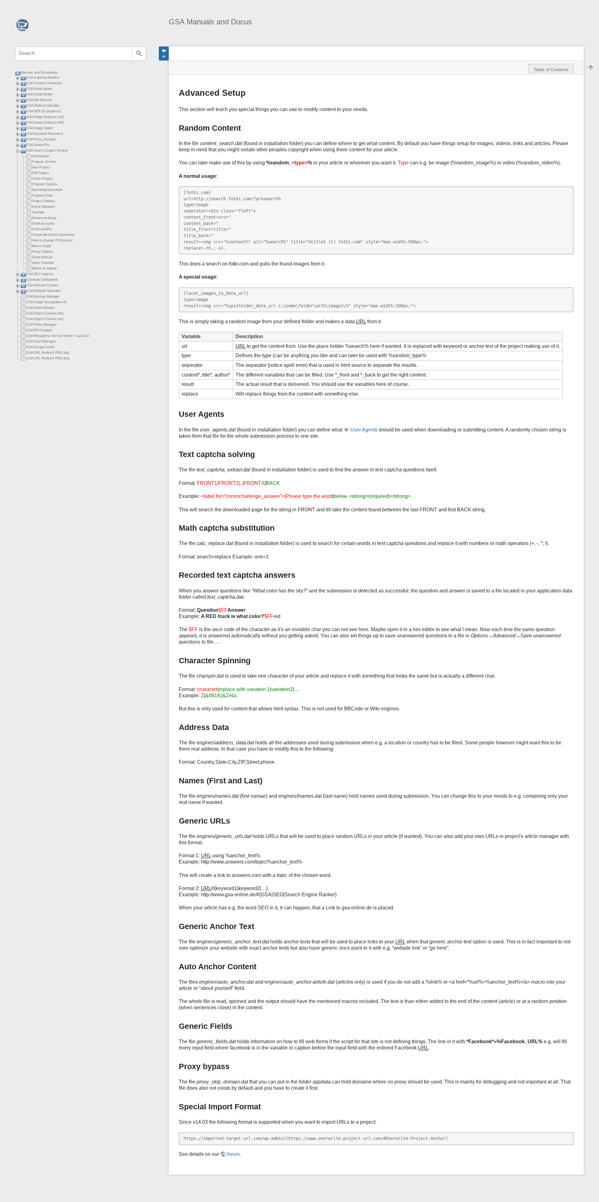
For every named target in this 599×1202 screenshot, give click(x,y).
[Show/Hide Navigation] (164, 53)
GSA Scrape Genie (40, 347)
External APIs (42, 229)
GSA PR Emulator (39, 330)
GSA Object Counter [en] (44, 319)
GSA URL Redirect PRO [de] (47, 352)
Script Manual (42, 257)
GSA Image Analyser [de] (45, 122)
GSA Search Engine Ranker (47, 150)
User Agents (363, 429)
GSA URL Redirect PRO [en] (47, 358)
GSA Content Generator (44, 83)
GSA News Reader (40, 307)
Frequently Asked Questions (53, 234)
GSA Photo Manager (41, 324)
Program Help (42, 195)
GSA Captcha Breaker (43, 77)
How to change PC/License (52, 240)
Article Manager (43, 206)
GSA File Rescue (39, 100)
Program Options (44, 184)
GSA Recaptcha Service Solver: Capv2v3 (57, 336)
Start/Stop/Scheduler (47, 190)
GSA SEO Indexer (39, 274)
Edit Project (40, 173)
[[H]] (22, 24)
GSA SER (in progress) (43, 111)
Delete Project (42, 178)
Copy (565, 190)
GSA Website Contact (42, 285)
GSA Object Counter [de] (44, 313)
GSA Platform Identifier (43, 105)
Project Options (43, 201)
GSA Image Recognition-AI (46, 302)
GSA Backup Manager (43, 296)
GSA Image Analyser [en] (45, 117)
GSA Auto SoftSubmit (41, 279)
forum (233, 1154)
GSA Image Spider (40, 128)
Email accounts (43, 223)
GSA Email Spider (39, 88)
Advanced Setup (44, 218)
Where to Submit (44, 268)
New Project (41, 167)
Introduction (40, 156)
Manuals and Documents (39, 72)
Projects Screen (44, 161)
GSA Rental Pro (38, 145)
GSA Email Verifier (39, 94)
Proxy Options (42, 251)
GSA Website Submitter (43, 291)
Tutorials (38, 212)
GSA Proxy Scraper (41, 139)
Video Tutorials (43, 263)
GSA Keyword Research (44, 133)
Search (139, 53)
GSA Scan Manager (41, 341)
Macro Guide (41, 246)
